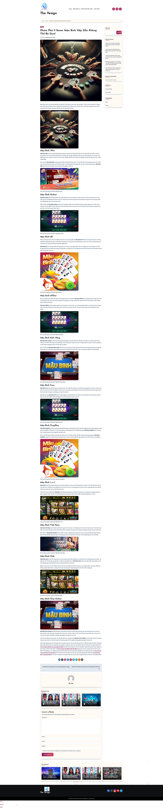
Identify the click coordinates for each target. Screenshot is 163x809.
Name (43, 736)
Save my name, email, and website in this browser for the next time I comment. (62, 750)
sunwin (2, 804)
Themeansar (92, 798)
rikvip (1, 801)
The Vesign (48, 13)
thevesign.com (92, 106)
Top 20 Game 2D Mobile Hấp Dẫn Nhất (67, 648)
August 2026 (109, 89)
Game (70, 9)
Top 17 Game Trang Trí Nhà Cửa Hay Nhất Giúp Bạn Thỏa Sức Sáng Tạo (91, 702)
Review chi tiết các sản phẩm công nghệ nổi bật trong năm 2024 (113, 45)
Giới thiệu (97, 9)
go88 (1, 807)
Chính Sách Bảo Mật (87, 9)
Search (108, 28)
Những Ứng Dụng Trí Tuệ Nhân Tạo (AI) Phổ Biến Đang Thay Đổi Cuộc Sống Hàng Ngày (113, 63)
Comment (44, 717)
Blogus (85, 798)
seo (45, 37)
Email (43, 741)
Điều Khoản (76, 9)
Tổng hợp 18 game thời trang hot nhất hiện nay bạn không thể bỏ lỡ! (71, 702)
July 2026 (108, 92)
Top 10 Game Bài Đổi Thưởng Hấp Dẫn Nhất (51, 647)
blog (107, 102)
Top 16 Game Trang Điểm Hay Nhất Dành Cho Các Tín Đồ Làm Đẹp (50, 702)
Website (44, 746)
